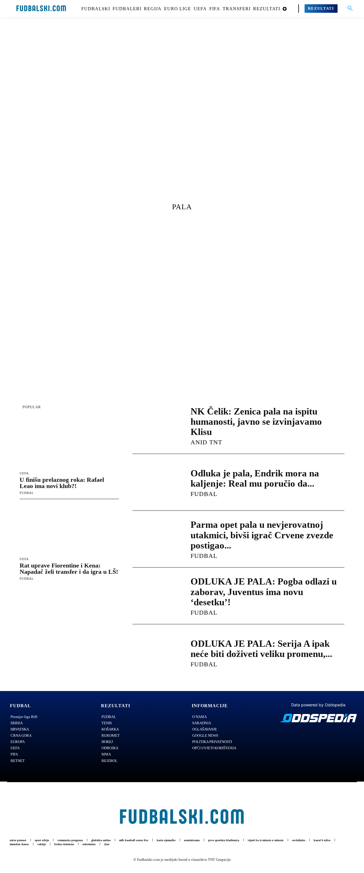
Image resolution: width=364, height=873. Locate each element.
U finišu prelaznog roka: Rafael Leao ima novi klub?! (62, 482)
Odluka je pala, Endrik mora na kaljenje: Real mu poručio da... (255, 478)
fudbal (27, 493)
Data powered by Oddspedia (318, 704)
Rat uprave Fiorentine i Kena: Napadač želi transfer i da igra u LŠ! (69, 568)
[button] (350, 8)
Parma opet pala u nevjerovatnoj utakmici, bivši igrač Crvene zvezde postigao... (262, 535)
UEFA (24, 473)
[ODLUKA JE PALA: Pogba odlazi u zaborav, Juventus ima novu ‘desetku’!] (156, 596)
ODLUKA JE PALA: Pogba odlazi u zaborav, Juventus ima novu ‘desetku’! (264, 591)
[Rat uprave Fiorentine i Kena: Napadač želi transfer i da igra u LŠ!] (69, 529)
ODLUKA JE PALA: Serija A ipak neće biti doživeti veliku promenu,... (261, 648)
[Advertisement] (182, 115)
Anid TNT (206, 442)
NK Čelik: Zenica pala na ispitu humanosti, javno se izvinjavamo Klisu (256, 421)
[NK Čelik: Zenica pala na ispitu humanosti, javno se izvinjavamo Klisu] (156, 425)
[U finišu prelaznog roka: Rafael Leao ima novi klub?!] (69, 443)
